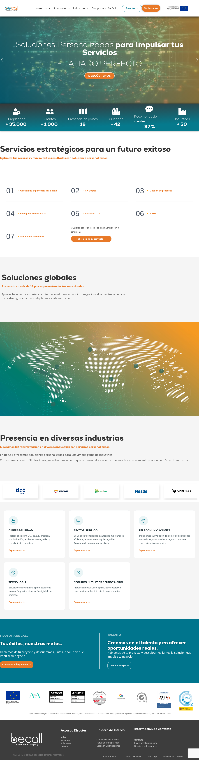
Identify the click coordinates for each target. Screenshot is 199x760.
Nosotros (41, 8)
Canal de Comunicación (173, 756)
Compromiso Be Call (104, 8)
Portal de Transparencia (108, 742)
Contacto (138, 740)
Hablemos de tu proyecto (91, 239)
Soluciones (59, 8)
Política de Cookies (133, 756)
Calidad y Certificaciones (108, 746)
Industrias (79, 8)
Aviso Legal (152, 756)
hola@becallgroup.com (145, 743)
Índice (63, 737)
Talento (64, 746)
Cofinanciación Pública (108, 739)
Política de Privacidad (111, 756)
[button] (2, 60)
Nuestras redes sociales (145, 746)
